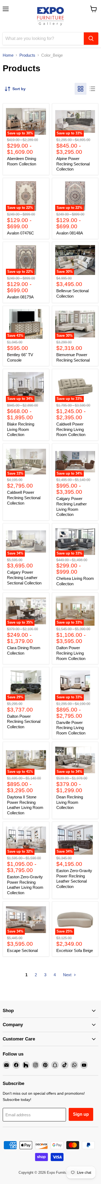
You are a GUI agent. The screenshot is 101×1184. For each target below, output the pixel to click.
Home (8, 55)
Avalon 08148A (69, 233)
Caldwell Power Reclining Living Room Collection (70, 429)
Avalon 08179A (20, 297)
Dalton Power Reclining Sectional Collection (23, 721)
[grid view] (80, 89)
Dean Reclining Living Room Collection (69, 802)
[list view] (92, 89)
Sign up (81, 1114)
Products (27, 55)
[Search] (91, 38)
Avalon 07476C (20, 233)
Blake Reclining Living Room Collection (20, 429)
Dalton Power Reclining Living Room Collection (70, 653)
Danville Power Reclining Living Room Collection (70, 727)
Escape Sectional (22, 950)
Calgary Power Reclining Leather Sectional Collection (24, 577)
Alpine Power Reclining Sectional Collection (73, 163)
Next (67, 974)
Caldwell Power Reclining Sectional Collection (23, 497)
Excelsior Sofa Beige (74, 950)
